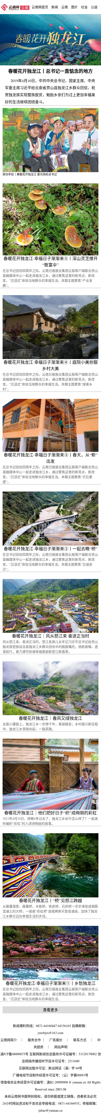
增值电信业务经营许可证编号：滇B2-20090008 (34, 1082)
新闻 (54, 7)
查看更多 (50, 1009)
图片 (74, 7)
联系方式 (79, 1040)
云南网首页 (40, 7)
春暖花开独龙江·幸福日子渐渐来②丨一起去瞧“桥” (50, 548)
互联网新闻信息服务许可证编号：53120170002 (63, 1054)
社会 (84, 7)
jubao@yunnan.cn (50, 1110)
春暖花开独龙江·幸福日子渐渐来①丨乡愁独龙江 (51, 983)
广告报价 (55, 1040)
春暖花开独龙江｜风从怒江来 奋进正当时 (50, 636)
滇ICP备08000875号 (14, 1054)
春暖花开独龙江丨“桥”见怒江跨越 (50, 900)
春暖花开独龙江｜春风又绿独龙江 (50, 718)
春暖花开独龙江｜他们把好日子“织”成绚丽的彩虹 (50, 813)
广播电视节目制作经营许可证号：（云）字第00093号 (50, 1075)
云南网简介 (8, 1040)
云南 (64, 7)
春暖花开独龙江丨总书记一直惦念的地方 (50, 71)
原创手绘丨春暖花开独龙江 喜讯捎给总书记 (30, 174)
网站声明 (60, 1047)
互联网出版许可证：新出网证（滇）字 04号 (50, 1068)
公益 (94, 7)
